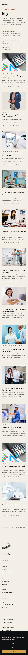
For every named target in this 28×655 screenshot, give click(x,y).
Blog (3, 587)
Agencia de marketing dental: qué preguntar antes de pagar (14, 77)
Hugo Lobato (5, 602)
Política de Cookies (7, 622)
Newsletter (4, 584)
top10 (13, 38)
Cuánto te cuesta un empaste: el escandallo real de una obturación (13, 467)
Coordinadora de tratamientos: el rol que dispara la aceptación (13, 350)
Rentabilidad (6, 385)
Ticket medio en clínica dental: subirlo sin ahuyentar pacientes (13, 389)
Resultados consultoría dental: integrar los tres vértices (13, 506)
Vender (4, 229)
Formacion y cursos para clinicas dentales (12, 41)
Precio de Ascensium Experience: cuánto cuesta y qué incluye (13, 115)
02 (13, 527)
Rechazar (14, 643)
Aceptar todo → (14, 651)
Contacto (4, 607)
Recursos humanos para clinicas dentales (12, 46)
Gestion (5, 43)
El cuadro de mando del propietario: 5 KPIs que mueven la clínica (14, 310)
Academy (4, 564)
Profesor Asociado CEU (8, 604)
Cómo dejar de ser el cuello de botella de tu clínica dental (13, 271)
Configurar (14, 647)
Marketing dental (18, 29)
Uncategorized (6, 49)
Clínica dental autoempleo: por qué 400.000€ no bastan (11, 428)
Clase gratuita (5, 581)
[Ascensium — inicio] (5, 3)
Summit (4, 589)
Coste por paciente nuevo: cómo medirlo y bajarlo (13, 193)
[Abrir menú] (24, 3)
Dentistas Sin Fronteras (7, 592)
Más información (11, 639)
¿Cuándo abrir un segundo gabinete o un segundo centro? (13, 154)
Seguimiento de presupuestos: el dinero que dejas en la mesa (14, 232)
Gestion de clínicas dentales (12, 33)
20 (17, 527)
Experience (4, 566)
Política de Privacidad (7, 619)
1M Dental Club (5, 569)
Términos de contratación (8, 627)
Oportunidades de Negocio (10, 151)
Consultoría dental (8, 31)
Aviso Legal (5, 617)
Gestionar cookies (6, 630)
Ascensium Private (6, 572)
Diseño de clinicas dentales (11, 35)
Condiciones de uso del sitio (9, 625)
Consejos (5, 38)
